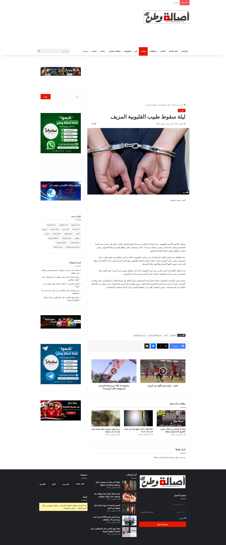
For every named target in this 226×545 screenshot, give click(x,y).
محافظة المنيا (74, 242)
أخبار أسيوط (75, 225)
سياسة (94, 51)
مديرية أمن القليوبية (139, 335)
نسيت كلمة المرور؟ (146, 512)
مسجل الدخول (169, 457)
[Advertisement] (86, 26)
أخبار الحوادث (63, 225)
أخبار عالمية (173, 51)
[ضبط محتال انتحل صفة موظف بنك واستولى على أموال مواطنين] (129, 497)
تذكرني (181, 518)
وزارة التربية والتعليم (72, 247)
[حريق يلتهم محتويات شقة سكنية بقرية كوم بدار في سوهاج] (105, 418)
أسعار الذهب (54, 229)
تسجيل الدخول (162, 524)
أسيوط (44, 229)
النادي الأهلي (68, 234)
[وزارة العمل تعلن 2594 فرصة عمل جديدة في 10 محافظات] (129, 520)
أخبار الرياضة (51, 225)
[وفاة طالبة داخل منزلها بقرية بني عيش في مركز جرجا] (138, 418)
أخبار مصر (65, 229)
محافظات (153, 51)
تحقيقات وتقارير (115, 51)
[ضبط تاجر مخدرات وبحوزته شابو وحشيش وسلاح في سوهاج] (129, 486)
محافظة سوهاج (62, 242)
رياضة (102, 51)
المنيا (77, 234)
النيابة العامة (57, 234)
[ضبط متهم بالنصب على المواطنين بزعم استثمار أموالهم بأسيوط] (129, 532)
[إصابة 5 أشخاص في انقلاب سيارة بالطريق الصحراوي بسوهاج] (171, 418)
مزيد (86, 51)
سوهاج (77, 238)
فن (136, 51)
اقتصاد (162, 51)
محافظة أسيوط (53, 238)
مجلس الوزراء (66, 238)
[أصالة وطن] (167, 17)
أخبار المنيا (75, 229)
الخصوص (173, 335)
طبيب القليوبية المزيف (154, 335)
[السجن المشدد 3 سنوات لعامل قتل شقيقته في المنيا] (129, 509)
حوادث (143, 51)
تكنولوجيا (127, 51)
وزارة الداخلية (57, 247)
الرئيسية (184, 51)
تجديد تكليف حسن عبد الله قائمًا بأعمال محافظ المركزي (158, 3)
